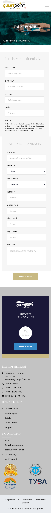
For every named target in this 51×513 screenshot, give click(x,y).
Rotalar (8, 418)
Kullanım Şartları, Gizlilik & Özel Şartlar (25, 508)
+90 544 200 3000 (13, 392)
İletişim (8, 427)
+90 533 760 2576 (13, 387)
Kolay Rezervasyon (14, 445)
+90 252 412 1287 (12, 383)
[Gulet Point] (15, 4)
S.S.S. (7, 440)
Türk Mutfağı (10, 454)
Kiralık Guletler (11, 408)
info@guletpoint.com (15, 396)
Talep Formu (9, 41)
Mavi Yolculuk (11, 459)
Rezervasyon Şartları (14, 449)
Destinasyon (11, 413)
